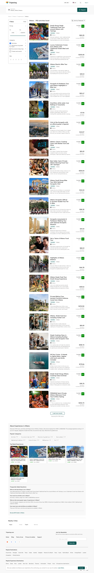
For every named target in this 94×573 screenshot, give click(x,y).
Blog (12, 537)
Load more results (57, 413)
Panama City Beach (48, 552)
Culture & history (34, 440)
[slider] (9, 36)
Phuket (49, 563)
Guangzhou (8, 555)
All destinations (16, 555)
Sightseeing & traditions (18, 440)
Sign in (86, 2)
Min (10, 29)
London (84, 552)
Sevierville (20, 552)
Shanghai (15, 552)
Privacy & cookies (30, 537)
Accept (81, 568)
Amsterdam (43, 563)
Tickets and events (17, 51)
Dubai (11, 563)
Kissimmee (8, 552)
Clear (24, 21)
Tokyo (26, 552)
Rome (7, 563)
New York (25, 563)
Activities (14, 43)
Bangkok (40, 552)
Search (83, 10)
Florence (37, 563)
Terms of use (19, 537)
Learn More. (61, 568)
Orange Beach (78, 552)
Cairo (53, 563)
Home (9, 16)
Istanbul (35, 552)
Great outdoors (61, 437)
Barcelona (31, 563)
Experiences (21, 16)
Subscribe (72, 543)
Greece (14, 16)
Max (20, 29)
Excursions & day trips (18, 49)
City (56, 440)
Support (39, 537)
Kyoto (60, 552)
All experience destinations (62, 563)
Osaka (30, 552)
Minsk (71, 552)
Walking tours (46, 440)
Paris (15, 563)
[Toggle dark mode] (80, 2)
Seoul (55, 552)
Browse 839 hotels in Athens (17, 512)
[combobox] (77, 20)
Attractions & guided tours (17, 46)
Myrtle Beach (66, 552)
